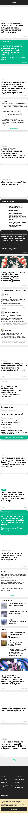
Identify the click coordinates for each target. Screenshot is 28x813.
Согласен (14, 809)
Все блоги (13, 617)
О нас (3, 798)
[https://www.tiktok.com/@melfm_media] (16, 792)
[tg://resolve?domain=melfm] (3, 792)
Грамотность (7, 622)
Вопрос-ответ (7, 429)
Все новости (14, 128)
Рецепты (5, 652)
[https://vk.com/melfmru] (12, 792)
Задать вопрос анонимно (14, 459)
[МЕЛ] (14, 2)
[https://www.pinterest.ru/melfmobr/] (21, 792)
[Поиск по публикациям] (2, 2)
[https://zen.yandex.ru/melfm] (7, 792)
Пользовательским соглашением (9, 802)
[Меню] (25, 2)
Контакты (18, 798)
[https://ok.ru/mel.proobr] (26, 792)
